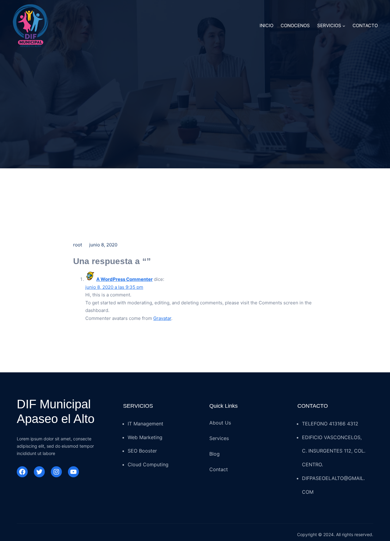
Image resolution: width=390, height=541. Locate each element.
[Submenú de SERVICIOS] (343, 25)
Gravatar (162, 318)
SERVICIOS (329, 25)
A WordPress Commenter (124, 279)
